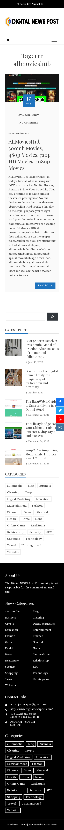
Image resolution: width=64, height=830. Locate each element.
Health (11, 518)
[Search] (52, 317)
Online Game (16, 525)
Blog (31, 485)
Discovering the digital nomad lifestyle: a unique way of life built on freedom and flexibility (42, 379)
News (38, 518)
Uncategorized (31, 545)
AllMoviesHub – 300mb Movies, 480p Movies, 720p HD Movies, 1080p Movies (30, 154)
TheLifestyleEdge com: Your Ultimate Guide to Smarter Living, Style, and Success (42, 430)
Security (35, 532)
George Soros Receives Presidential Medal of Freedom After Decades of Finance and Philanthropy (42, 349)
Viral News (34, 824)
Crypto (29, 492)
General (42, 512)
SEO (49, 532)
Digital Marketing (18, 499)
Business (45, 485)
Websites (13, 552)
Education (42, 499)
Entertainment (20, 133)
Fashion (37, 505)
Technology (34, 538)
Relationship (15, 532)
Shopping (13, 538)
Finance (12, 512)
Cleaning (13, 492)
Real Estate (38, 525)
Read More (45, 285)
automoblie (14, 485)
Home (26, 518)
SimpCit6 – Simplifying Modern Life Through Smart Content (42, 454)
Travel (11, 545)
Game (28, 512)
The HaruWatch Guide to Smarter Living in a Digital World (41, 405)
